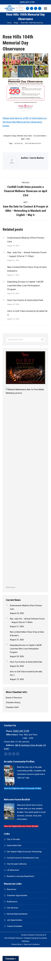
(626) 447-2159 (27, 2)
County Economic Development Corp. (23, 858)
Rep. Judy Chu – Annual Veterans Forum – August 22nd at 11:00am (27, 254)
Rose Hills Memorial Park (33, 143)
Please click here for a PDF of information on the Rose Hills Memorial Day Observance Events (25, 122)
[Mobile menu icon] (45, 8)
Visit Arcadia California (17, 864)
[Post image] (4, 238)
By (40, 136)
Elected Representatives (17, 914)
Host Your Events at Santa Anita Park (25, 300)
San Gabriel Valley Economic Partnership (24, 851)
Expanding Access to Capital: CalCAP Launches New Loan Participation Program (25, 285)
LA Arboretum (13, 870)
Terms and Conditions (32, 944)
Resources (11, 889)
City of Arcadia (13, 839)
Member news (22, 136)
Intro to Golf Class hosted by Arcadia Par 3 (27, 313)
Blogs (14, 136)
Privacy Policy (16, 944)
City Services (12, 908)
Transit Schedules (14, 926)
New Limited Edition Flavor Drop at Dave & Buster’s (27, 269)
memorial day (18, 143)
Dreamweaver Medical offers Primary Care (25, 239)
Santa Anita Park (14, 845)
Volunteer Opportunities (17, 895)
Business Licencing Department (20, 876)
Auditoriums (12, 901)
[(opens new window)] (25, 384)
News (30, 136)
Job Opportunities (14, 920)
